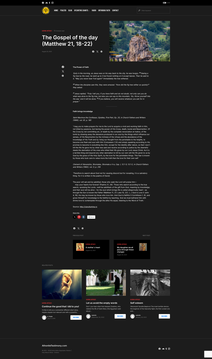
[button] (166, 3)
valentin (93, 315)
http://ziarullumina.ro (88, 207)
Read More (76, 317)
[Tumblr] (49, 3)
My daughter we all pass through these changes (125, 249)
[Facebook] (43, 3)
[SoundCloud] (46, 3)
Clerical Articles (47, 31)
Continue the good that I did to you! (60, 306)
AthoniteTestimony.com (54, 345)
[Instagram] (52, 3)
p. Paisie (50, 316)
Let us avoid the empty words (101, 303)
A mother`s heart (93, 247)
